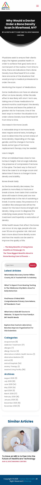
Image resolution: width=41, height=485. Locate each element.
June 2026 (8, 384)
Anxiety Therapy (10, 366)
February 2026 (10, 397)
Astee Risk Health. (27, 479)
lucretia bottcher (12, 32)
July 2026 (8, 381)
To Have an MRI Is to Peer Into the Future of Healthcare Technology (18, 457)
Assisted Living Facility (13, 369)
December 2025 (10, 403)
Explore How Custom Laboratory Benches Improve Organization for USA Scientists (18, 328)
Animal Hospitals (10, 363)
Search (33, 265)
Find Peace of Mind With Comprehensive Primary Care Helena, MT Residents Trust (19, 301)
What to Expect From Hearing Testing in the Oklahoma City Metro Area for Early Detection (20, 288)
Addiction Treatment (12, 345)
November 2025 (10, 406)
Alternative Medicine (12, 357)
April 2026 (8, 390)
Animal (7, 360)
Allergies (7, 348)
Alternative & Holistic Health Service (18, 354)
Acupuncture (9, 342)
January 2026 (9, 400)
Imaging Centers (19, 461)
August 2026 (9, 378)
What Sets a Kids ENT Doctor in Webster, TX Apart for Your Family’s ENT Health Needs (19, 315)
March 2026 (9, 393)
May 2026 (8, 387)
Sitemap (27, 481)
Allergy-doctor (10, 351)
